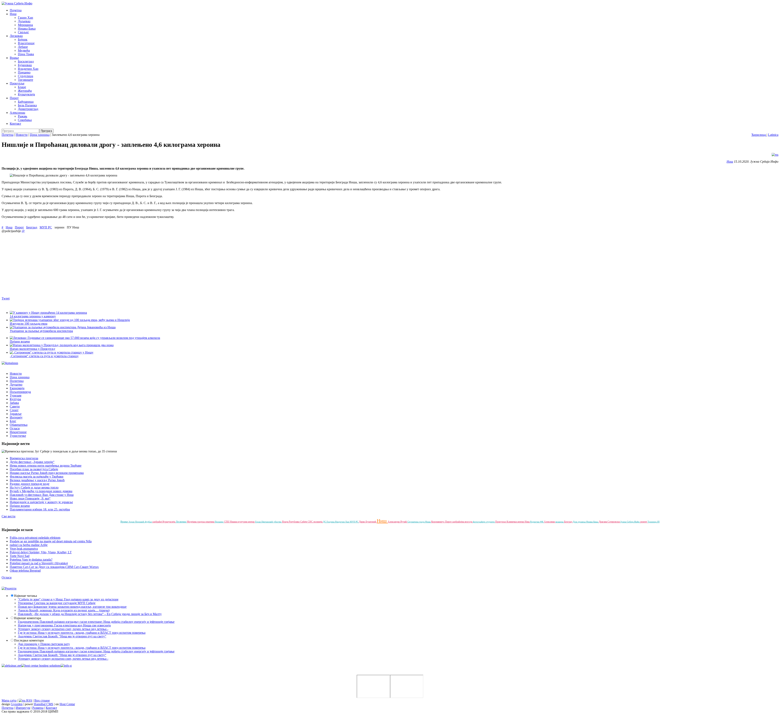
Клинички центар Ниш (518, 521)
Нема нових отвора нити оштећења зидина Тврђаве (45, 465)
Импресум (23, 708)
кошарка (560, 521)
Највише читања (25, 595)
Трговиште (25, 79)
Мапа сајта (9, 700)
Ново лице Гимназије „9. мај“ (30, 498)
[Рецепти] (9, 588)
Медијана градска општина (201, 521)
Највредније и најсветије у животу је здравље (41, 502)
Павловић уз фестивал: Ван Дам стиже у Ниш (42, 494)
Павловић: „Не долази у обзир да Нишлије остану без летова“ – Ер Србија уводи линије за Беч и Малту (90, 614)
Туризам (15, 395)
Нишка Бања (27, 28)
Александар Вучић (397, 521)
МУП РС (46, 227)
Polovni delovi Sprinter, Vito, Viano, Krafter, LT (41, 552)
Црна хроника (40, 134)
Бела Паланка (27, 105)
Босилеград (26, 61)
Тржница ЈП (654, 521)
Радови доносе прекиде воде (29, 484)
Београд (31, 227)
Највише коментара (27, 618)
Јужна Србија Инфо (630, 521)
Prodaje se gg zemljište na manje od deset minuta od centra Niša (51, 541)
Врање (14, 57)
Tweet (6, 298)
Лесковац (16, 36)
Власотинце (26, 43)
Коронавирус (438, 521)
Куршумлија (26, 94)
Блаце (22, 87)
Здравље (16, 413)
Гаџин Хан (25, 17)
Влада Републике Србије (295, 521)
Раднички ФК (537, 521)
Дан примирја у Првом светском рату (44, 644)
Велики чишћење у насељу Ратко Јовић (37, 480)
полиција (318, 521)
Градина (331, 521)
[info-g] (66, 665)
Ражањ (22, 116)
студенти (490, 521)
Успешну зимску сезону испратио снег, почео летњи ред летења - (63, 629)
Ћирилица (759, 134)
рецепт (644, 521)
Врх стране (42, 700)
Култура (15, 399)
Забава (14, 403)
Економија (17, 388)
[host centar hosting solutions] (41, 665)
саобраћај (157, 521)
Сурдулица (25, 76)
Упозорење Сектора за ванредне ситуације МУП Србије (56, 603)
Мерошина (25, 25)
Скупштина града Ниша (419, 521)
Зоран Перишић (137, 521)
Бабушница (26, 101)
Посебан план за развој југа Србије (34, 469)
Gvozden (17, 704)
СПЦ (227, 521)
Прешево (24, 72)
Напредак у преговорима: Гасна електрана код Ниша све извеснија (64, 625)
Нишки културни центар (242, 521)
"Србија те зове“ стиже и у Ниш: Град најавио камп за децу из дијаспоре (68, 599)
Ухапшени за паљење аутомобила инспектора (41, 331)
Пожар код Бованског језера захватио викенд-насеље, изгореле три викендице (72, 606)
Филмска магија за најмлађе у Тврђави (36, 476)
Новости (22, 134)
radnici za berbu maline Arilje (29, 545)
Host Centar (67, 704)
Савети (15, 406)
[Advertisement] (123, 264)
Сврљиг (23, 32)
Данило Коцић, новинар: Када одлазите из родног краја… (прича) (63, 610)
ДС (325, 521)
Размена (37, 708)
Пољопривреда (20, 392)
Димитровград (28, 109)
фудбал (148, 521)
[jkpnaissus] (10, 363)
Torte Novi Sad (19, 556)
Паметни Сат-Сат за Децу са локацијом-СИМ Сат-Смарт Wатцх (54, 567)
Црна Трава (26, 54)
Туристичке (18, 435)
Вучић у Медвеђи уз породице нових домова (41, 491)
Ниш (13, 14)
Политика (17, 381)
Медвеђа (24, 50)
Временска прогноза (24, 458)
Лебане (23, 47)
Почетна (16, 10)
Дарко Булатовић (368, 521)
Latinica (773, 134)
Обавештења (18, 424)
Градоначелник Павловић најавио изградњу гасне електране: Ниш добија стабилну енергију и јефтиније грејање (96, 621)
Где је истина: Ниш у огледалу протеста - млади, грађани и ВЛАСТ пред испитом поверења (81, 632)
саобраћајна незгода (462, 521)
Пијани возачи (20, 505)
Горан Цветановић (264, 521)
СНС (310, 521)
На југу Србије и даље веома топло (34, 487)
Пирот (14, 98)
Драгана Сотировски (609, 521)
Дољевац (24, 21)
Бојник (22, 39)
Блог (13, 421)
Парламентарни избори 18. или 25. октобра (40, 509)
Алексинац (17, 112)
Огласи (15, 428)
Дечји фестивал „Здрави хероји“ (32, 462)
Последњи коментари (29, 640)
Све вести (8, 516)
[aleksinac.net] (11, 665)
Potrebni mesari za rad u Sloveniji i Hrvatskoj (39, 563)
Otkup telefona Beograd (25, 570)
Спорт (14, 410)
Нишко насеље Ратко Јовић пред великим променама (47, 473)
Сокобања (25, 120)
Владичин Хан (28, 68)
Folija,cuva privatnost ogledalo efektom (35, 537)
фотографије (479, 521)
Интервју (16, 417)
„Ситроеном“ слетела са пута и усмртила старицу (44, 356)
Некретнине (18, 432)
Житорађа (25, 90)
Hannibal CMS (43, 704)
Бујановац (25, 65)
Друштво (16, 384)
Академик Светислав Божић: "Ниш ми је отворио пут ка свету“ (62, 636)
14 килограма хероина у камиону (33, 316)
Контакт (15, 123)
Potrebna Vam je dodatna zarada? (31, 559)
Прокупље (17, 83)
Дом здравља (579, 521)
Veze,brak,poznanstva (24, 548)
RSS (28, 700)
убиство (278, 521)
